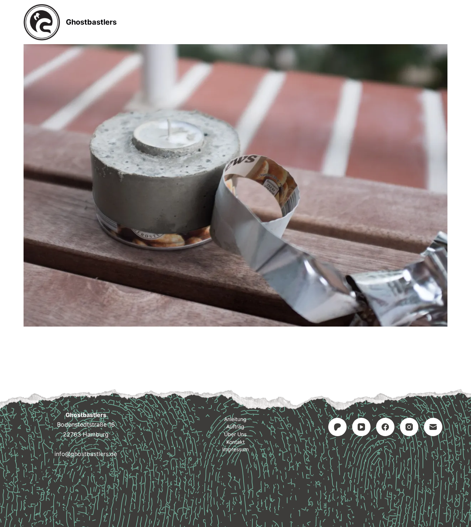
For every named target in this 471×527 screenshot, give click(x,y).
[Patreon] (337, 427)
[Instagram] (409, 427)
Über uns (235, 434)
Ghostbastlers (91, 22)
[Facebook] (385, 427)
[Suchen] (444, 22)
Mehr (306, 22)
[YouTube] (361, 427)
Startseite (164, 22)
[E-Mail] (433, 427)
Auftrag (264, 22)
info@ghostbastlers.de (85, 453)
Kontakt (235, 442)
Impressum (235, 449)
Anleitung (216, 22)
